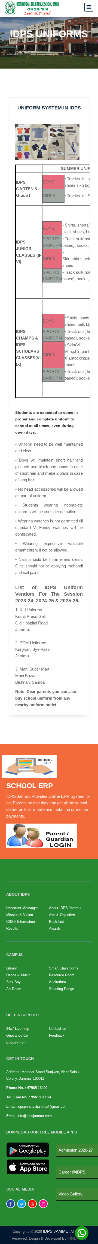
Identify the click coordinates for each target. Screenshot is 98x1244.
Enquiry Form (16, 1042)
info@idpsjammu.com (34, 1116)
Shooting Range (61, 989)
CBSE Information (20, 922)
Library (11, 968)
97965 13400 (37, 1088)
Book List (56, 922)
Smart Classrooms (63, 968)
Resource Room (61, 975)
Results (12, 928)
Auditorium (57, 982)
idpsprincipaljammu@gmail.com (42, 1106)
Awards (55, 928)
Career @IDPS (72, 1172)
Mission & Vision (19, 915)
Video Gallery (70, 1194)
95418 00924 (41, 1097)
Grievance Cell (17, 1035)
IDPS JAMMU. (56, 1231)
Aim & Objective (62, 915)
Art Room (13, 989)
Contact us (57, 1029)
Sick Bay (13, 982)
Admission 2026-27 (76, 1150)
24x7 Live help (17, 1029)
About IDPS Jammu (65, 908)
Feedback (57, 1035)
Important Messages (22, 908)
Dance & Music (18, 975)
